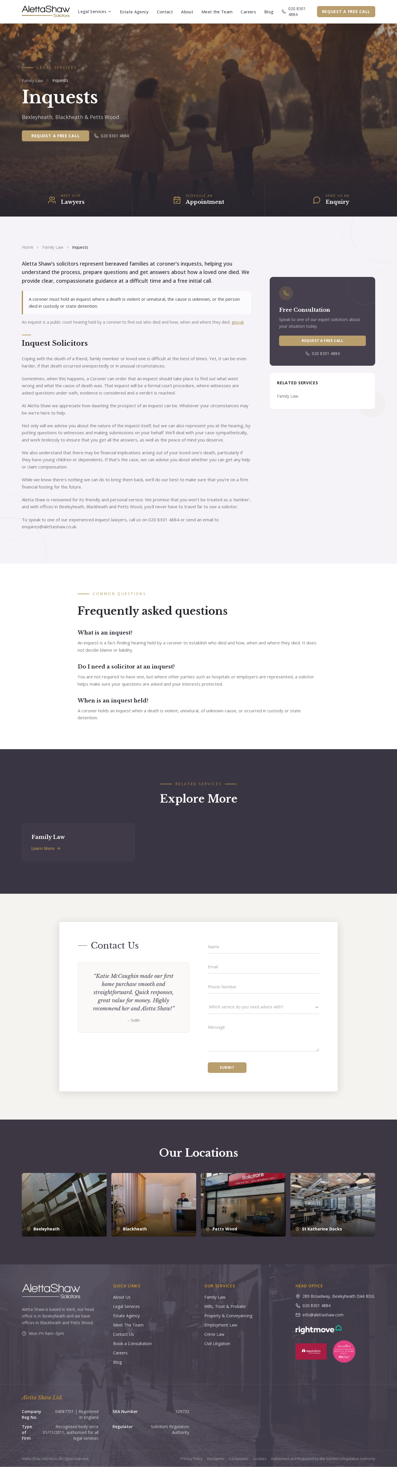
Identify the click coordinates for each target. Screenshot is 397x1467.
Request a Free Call (346, 11)
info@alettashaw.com (323, 1315)
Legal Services (92, 11)
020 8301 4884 (297, 11)
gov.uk (238, 322)
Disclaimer (216, 1459)
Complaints (238, 1459)
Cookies (259, 1459)
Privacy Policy (191, 1459)
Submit (227, 1067)
